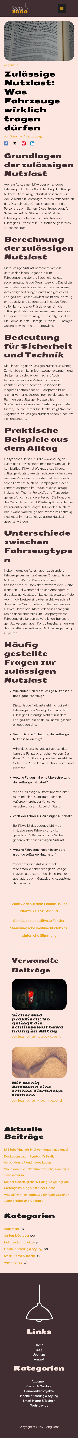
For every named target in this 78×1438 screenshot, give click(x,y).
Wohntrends (13, 1262)
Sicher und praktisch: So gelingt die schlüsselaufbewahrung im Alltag (37, 1022)
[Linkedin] (32, 143)
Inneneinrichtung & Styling (23, 1249)
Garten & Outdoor (16, 1235)
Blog (39, 1350)
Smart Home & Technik (20, 1256)
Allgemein (11, 65)
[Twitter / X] (15, 143)
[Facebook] (6, 143)
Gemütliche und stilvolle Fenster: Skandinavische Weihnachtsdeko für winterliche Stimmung (39, 922)
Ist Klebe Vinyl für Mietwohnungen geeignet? (36, 1149)
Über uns (39, 1354)
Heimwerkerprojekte (19, 1242)
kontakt (39, 1359)
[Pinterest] (24, 143)
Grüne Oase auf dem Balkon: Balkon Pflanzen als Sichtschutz (39, 905)
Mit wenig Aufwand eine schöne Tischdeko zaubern (37, 1088)
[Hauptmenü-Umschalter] (62, 8)
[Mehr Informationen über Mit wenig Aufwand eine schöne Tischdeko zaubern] (39, 1062)
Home (39, 1345)
